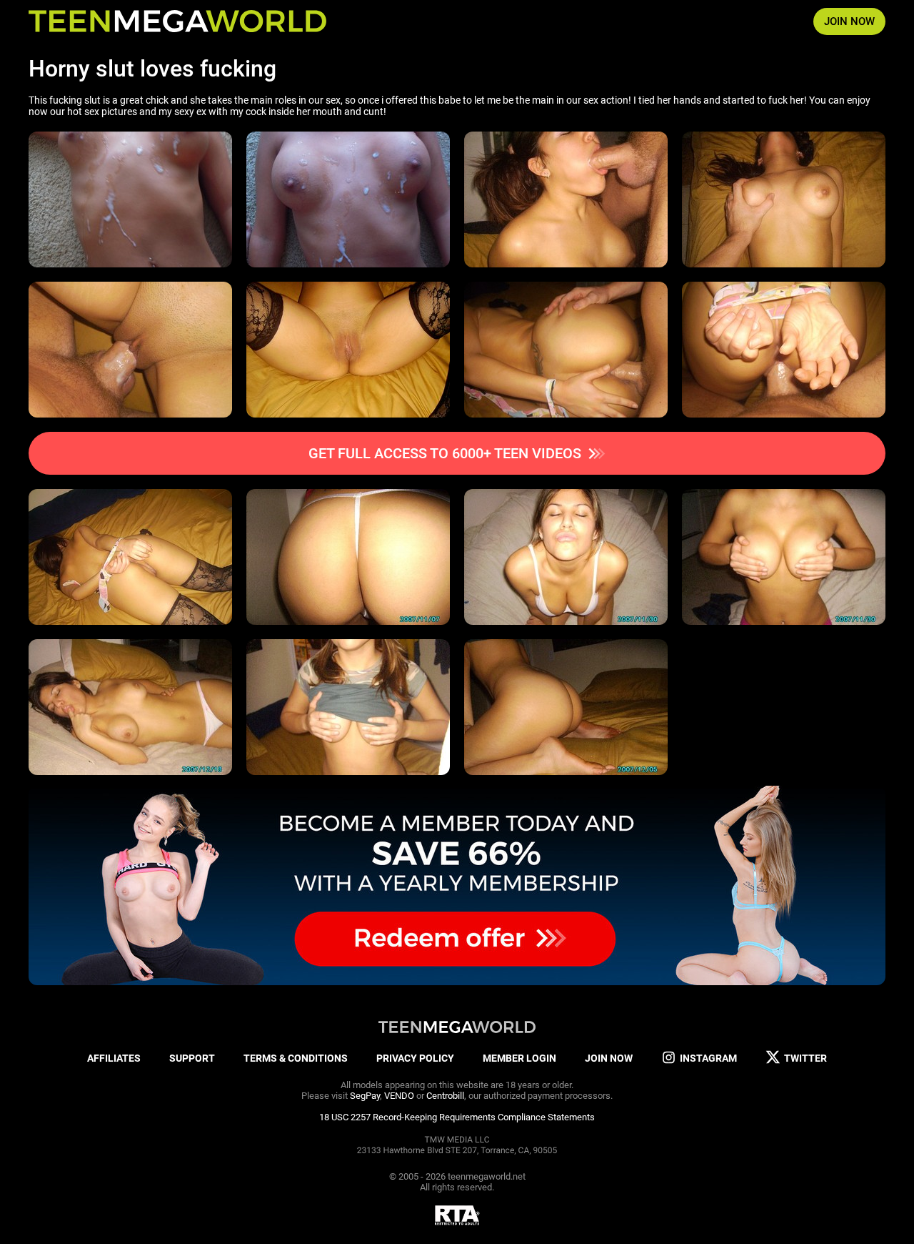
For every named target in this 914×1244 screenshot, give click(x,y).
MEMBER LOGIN (519, 1058)
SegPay (365, 1095)
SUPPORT (192, 1058)
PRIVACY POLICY (415, 1058)
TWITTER (805, 1058)
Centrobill (445, 1095)
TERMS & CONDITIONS (295, 1058)
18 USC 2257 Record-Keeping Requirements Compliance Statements (457, 1117)
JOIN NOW (849, 21)
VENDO (399, 1095)
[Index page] (177, 21)
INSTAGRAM (708, 1058)
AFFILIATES (114, 1058)
